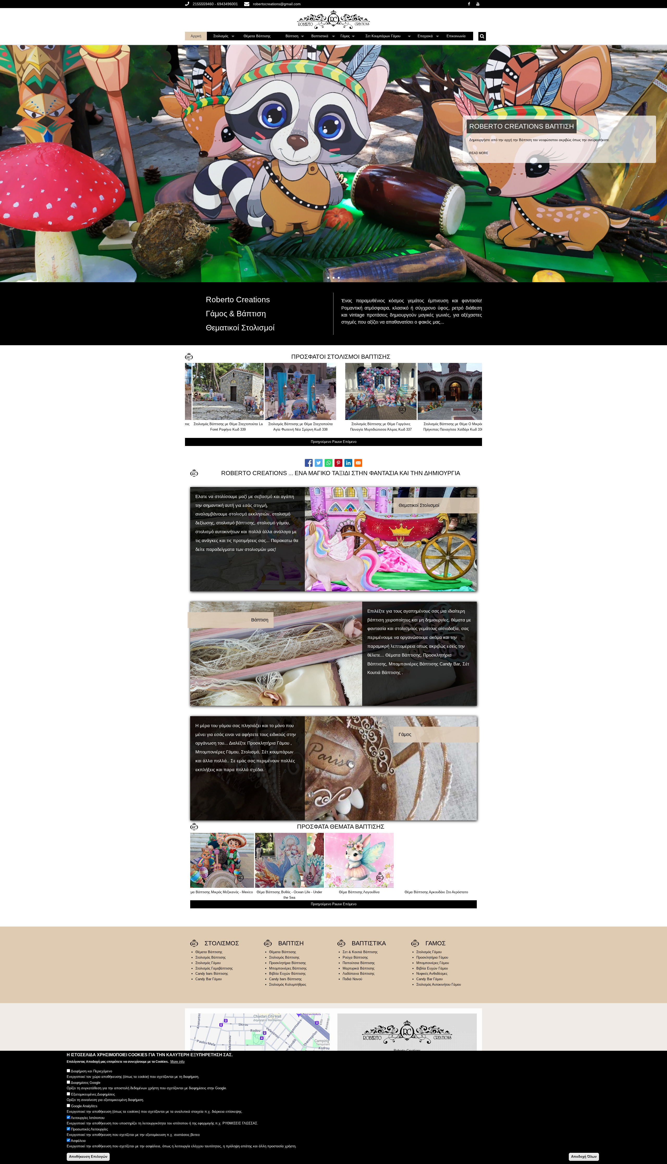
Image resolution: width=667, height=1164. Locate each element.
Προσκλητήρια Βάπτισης (287, 963)
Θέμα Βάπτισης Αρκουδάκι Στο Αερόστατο (224, 892)
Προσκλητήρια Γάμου (432, 957)
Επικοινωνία (456, 36)
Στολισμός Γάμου (208, 963)
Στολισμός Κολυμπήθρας (287, 984)
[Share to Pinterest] (338, 463)
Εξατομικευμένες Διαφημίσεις (93, 1094)
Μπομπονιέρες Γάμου (432, 963)
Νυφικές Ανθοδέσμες (431, 974)
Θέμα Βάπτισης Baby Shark (434, 892)
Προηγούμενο (321, 442)
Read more (478, 153)
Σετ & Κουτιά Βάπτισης (360, 952)
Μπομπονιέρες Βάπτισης (288, 968)
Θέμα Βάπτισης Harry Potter (364, 892)
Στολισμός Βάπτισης (210, 957)
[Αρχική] (333, 19)
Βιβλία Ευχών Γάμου (432, 968)
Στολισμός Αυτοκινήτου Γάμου (438, 984)
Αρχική (196, 36)
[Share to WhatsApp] (328, 463)
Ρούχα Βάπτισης (355, 957)
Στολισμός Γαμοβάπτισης (214, 968)
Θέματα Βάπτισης (257, 36)
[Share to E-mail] (358, 463)
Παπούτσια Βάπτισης (359, 963)
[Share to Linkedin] (348, 463)
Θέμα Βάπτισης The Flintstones (294, 892)
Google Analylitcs (84, 1106)
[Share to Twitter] (319, 463)
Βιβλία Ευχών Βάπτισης (287, 974)
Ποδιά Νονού (352, 979)
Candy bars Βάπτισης (211, 974)
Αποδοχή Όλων (584, 1156)
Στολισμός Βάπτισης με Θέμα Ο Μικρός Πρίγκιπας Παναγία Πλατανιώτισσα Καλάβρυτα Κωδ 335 (365, 429)
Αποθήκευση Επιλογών (88, 1156)
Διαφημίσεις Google (85, 1083)
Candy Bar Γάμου (208, 979)
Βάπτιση (295, 37)
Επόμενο (349, 442)
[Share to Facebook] (309, 463)
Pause (337, 442)
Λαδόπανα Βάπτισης (358, 974)
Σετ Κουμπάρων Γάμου (388, 37)
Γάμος (348, 37)
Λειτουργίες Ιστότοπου (87, 1117)
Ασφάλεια (78, 1141)
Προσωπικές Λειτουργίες (89, 1129)
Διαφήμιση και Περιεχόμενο (91, 1071)
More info (177, 1062)
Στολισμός (224, 37)
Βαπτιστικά (323, 37)
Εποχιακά (428, 37)
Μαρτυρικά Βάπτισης (358, 968)
